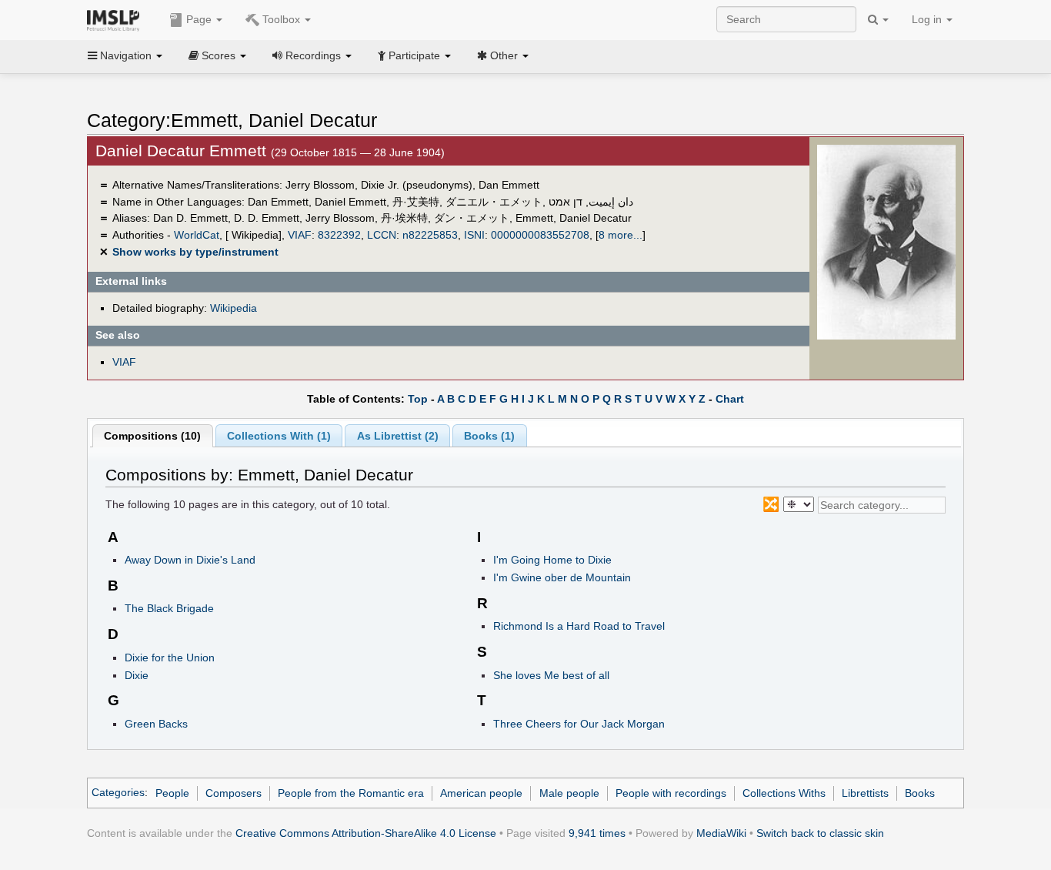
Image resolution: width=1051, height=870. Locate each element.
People (172, 793)
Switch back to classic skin (820, 833)
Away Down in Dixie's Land (190, 560)
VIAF (300, 235)
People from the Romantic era (351, 793)
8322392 (339, 235)
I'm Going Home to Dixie (552, 560)
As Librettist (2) (398, 436)
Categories (118, 793)
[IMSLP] (116, 19)
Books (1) (489, 436)
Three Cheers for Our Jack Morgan (579, 724)
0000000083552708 (540, 235)
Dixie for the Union (170, 657)
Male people (569, 793)
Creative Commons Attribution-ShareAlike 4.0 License (365, 833)
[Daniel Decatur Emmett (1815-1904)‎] (886, 242)
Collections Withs (784, 793)
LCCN (381, 235)
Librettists (865, 793)
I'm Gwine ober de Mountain (562, 577)
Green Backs (156, 724)
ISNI (474, 235)
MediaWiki (721, 833)
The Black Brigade (169, 608)
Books (920, 793)
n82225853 (430, 235)
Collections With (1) (279, 436)
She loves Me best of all (551, 675)
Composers (233, 793)
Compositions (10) (152, 436)
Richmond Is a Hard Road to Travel (579, 626)
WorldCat (196, 235)
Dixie (136, 675)
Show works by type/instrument (195, 252)
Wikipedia (233, 308)
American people (481, 793)
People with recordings (671, 793)
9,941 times (597, 833)
